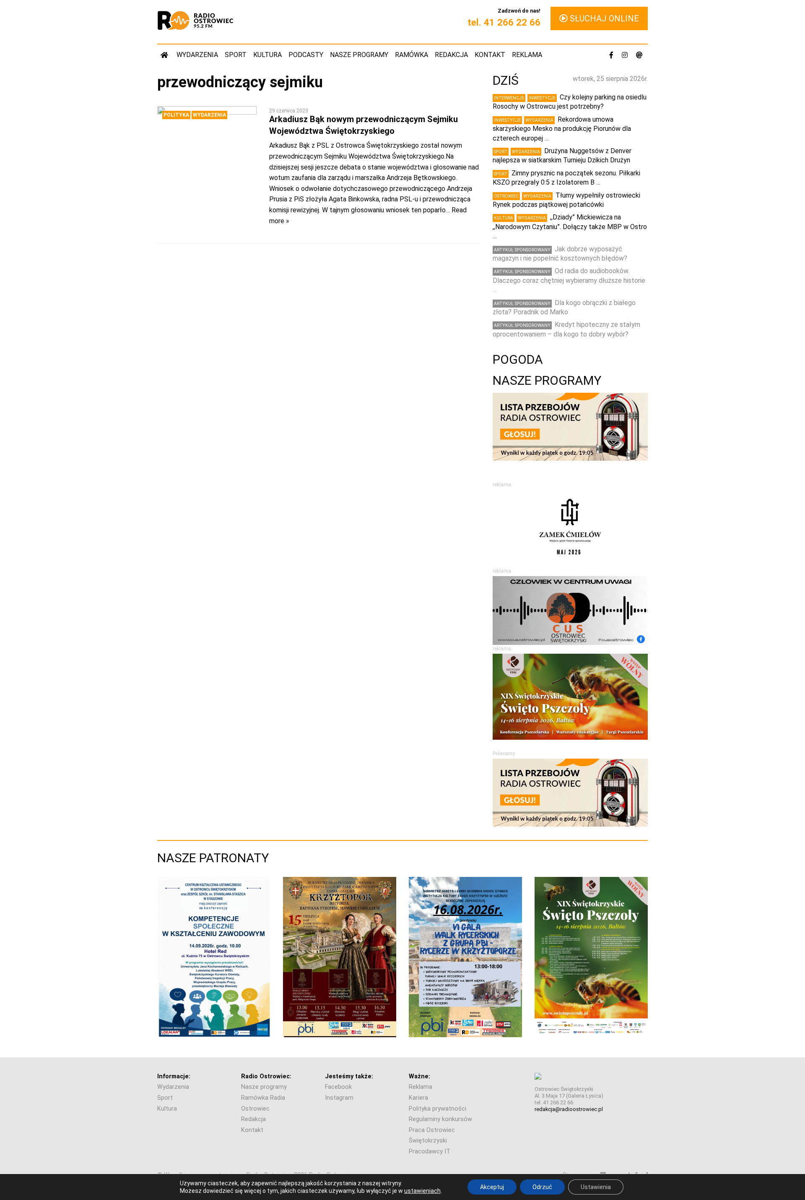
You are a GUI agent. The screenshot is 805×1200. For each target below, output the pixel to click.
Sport (236, 55)
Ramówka (411, 55)
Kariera (418, 1097)
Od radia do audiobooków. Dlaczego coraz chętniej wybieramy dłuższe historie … (569, 280)
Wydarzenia (197, 55)
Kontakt (490, 55)
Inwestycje (542, 98)
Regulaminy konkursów (440, 1119)
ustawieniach (422, 1190)
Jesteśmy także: (349, 1076)
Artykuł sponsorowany (522, 250)
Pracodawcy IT (429, 1151)
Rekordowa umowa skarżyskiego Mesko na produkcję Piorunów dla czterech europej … (562, 128)
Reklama (527, 55)
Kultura (267, 55)
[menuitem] (165, 55)
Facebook (338, 1086)
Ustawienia (596, 1187)
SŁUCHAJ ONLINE (603, 18)
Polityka (176, 115)
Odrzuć (542, 1187)
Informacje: (173, 1076)
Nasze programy (359, 55)
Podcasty (305, 55)
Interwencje (509, 98)
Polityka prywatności (437, 1108)
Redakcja (451, 55)
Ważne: (419, 1076)
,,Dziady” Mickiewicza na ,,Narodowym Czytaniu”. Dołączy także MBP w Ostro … (570, 226)
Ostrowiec (506, 196)
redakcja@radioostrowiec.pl (569, 1109)
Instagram (339, 1097)
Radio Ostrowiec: (266, 1076)
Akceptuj (492, 1187)
